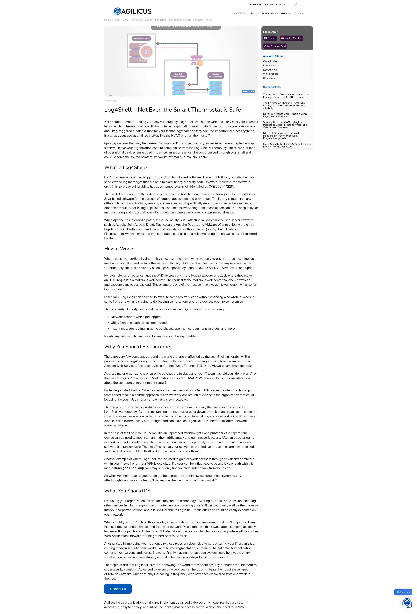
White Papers (270, 73)
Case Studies (270, 61)
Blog (117, 19)
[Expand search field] (296, 4)
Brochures (269, 77)
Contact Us (118, 589)
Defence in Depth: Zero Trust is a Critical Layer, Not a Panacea (285, 115)
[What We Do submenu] (247, 13)
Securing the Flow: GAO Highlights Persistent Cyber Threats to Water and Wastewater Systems (285, 125)
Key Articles (270, 69)
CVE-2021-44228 (221, 186)
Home (107, 19)
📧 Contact (270, 38)
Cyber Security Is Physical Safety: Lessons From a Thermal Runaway (287, 145)
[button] (407, 603)
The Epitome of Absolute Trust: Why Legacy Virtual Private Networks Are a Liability (284, 105)
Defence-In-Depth (142, 19)
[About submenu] (303, 13)
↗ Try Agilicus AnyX (275, 45)
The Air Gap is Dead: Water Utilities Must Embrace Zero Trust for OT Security (286, 95)
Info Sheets (269, 65)
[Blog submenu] (258, 13)
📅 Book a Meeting (291, 38)
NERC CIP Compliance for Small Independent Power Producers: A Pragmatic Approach (282, 136)
